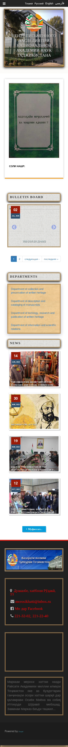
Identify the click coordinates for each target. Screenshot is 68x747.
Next (54, 227)
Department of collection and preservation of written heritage (28, 290)
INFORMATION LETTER (24, 424)
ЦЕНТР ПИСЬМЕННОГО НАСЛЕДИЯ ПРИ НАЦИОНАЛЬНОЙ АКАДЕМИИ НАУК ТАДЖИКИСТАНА (34, 45)
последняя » (51, 259)
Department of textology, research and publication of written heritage (32, 314)
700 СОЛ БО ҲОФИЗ (34, 241)
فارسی (59, 3)
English (49, 3)
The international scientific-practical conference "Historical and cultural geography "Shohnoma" (33, 514)
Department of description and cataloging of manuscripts (28, 302)
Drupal (20, 731)
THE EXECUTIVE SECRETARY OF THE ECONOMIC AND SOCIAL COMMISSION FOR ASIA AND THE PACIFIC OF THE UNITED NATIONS (32, 386)
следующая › (32, 259)
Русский (39, 3)
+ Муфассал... (34, 529)
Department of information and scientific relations (33, 326)
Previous (14, 227)
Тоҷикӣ (29, 3)
